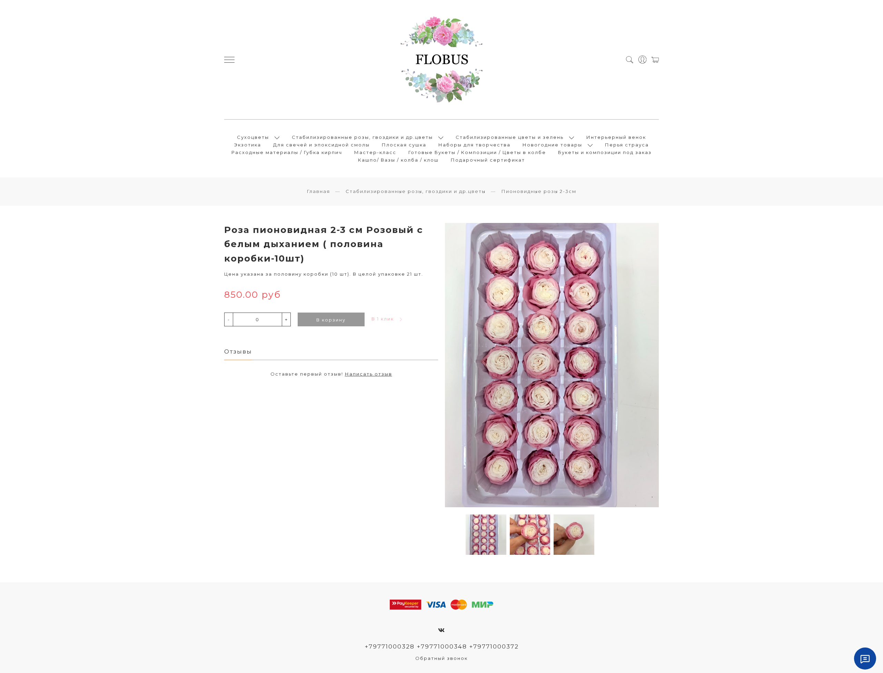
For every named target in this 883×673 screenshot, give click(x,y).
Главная (318, 191)
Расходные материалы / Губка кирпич (286, 152)
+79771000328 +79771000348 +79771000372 (442, 646)
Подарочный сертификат (488, 160)
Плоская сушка (404, 144)
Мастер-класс (375, 152)
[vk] (441, 630)
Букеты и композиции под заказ (605, 152)
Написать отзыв (368, 374)
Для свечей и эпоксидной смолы (321, 144)
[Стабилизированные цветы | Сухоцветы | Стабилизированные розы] (441, 59)
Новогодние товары (552, 144)
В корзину (331, 320)
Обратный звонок (441, 658)
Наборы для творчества (474, 144)
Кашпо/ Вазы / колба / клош (398, 160)
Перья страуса (627, 144)
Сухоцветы (253, 137)
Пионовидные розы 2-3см (538, 191)
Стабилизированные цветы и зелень (510, 137)
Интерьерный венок (616, 137)
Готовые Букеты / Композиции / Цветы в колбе (477, 152)
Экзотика (247, 144)
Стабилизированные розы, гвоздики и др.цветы (362, 137)
